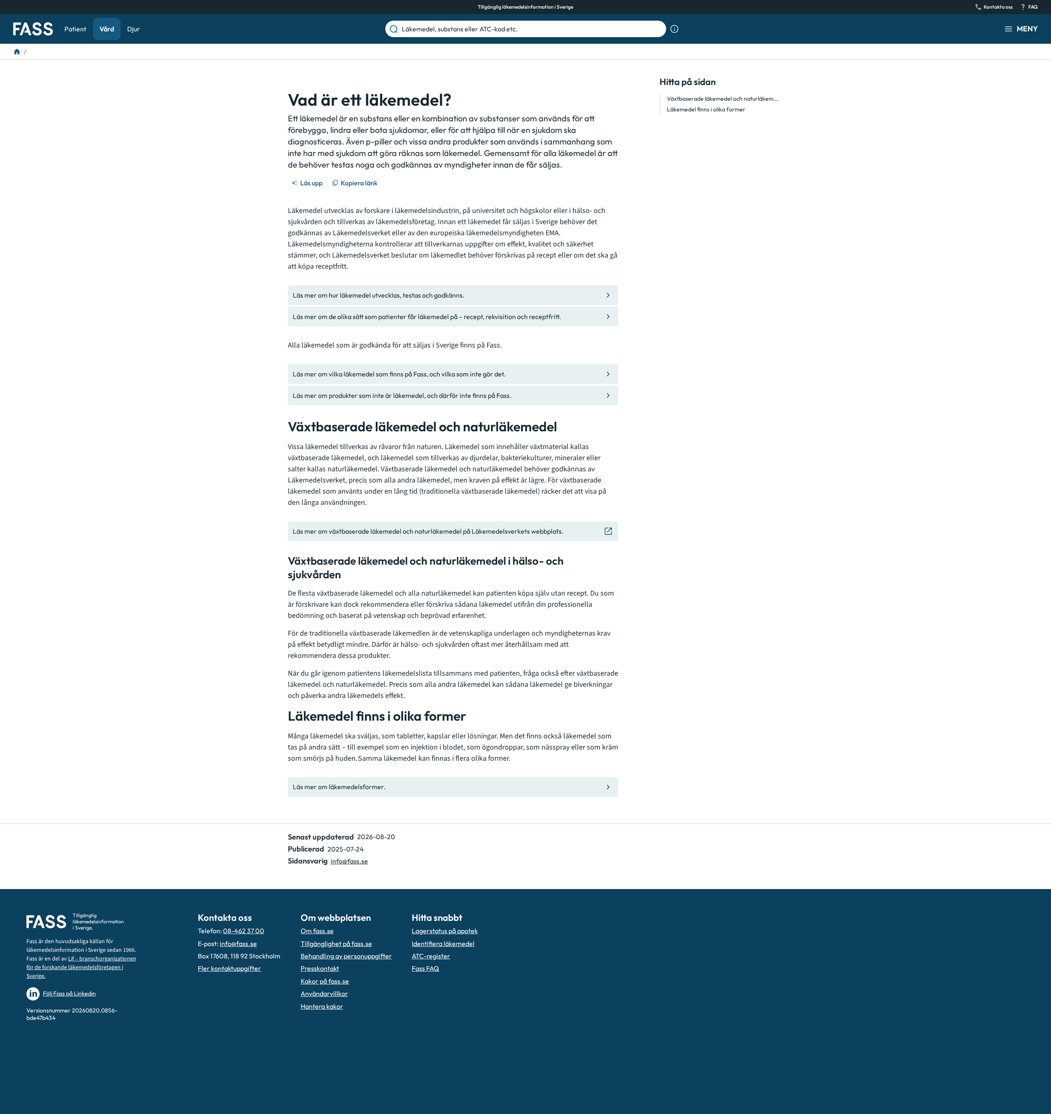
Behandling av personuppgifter (346, 956)
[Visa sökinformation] (674, 29)
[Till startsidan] (17, 51)
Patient (75, 29)
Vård (107, 29)
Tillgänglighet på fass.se (336, 943)
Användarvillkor (324, 993)
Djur (133, 29)
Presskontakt (320, 968)
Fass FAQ (425, 968)
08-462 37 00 (243, 931)
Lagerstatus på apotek (445, 931)
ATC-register (431, 956)
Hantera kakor (322, 1006)
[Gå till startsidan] (33, 29)
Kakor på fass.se (325, 981)
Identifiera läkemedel (443, 943)
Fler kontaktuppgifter (229, 968)
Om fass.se (317, 931)
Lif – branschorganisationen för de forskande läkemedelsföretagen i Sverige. (81, 967)
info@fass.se (349, 861)
